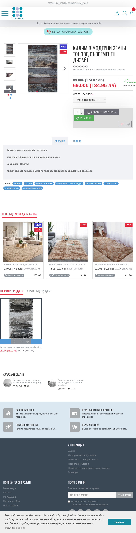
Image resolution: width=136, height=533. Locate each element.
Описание (60, 141)
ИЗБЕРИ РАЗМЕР (82, 94)
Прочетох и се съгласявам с (89, 503)
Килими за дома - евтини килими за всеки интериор (27, 381)
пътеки (28, 183)
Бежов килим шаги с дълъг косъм (67, 264)
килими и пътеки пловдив (69, 183)
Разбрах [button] (119, 522)
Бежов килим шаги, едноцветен (21, 264)
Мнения (77, 141)
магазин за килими (32, 188)
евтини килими (93, 183)
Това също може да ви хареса (19, 214)
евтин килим (111, 183)
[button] (21, 68)
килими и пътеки (44, 183)
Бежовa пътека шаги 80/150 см (111, 264)
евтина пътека (12, 188)
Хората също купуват (39, 291)
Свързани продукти (11, 291)
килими (17, 183)
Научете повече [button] (15, 527)
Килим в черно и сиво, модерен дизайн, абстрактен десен (21, 347)
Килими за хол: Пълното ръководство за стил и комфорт (71, 382)
